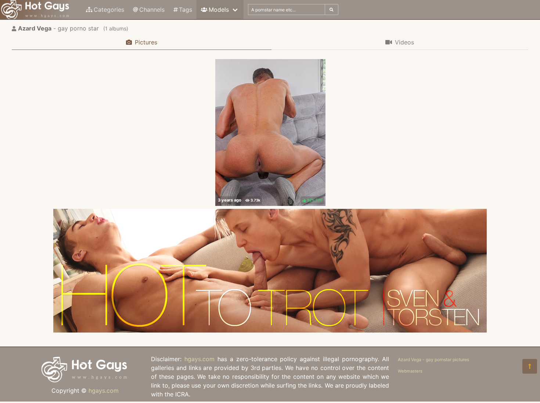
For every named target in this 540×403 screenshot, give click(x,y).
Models (219, 9)
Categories (109, 9)
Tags (185, 9)
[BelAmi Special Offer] (270, 330)
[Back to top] (529, 366)
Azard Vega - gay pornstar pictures (433, 359)
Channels (152, 9)
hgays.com (104, 390)
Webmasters (410, 371)
